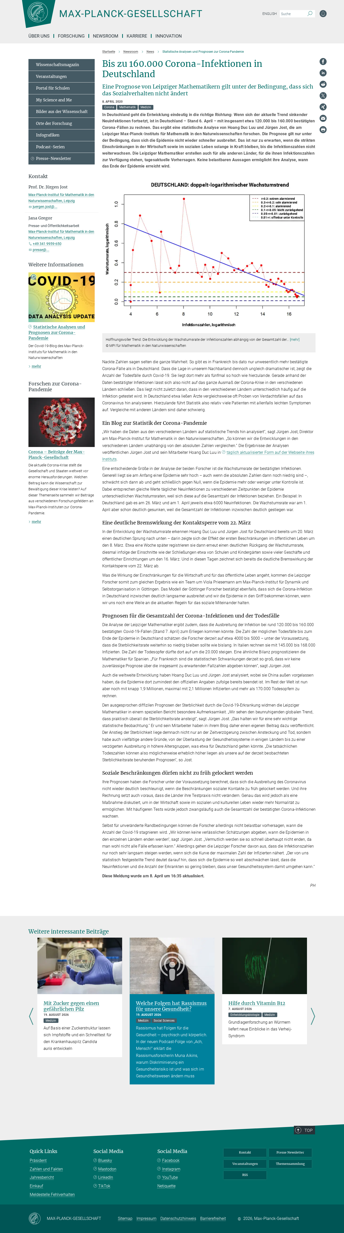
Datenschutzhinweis (178, 1218)
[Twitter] (323, 95)
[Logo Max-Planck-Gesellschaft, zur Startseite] (112, 17)
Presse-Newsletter (53, 158)
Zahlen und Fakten (46, 1169)
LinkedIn (105, 1177)
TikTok (104, 1186)
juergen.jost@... (45, 207)
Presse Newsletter (290, 1152)
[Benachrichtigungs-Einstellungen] (323, 13)
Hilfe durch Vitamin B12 (256, 1003)
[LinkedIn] (323, 73)
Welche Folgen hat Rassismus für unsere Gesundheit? (171, 1006)
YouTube (170, 1177)
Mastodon (107, 1169)
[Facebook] (323, 61)
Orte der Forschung (54, 123)
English (269, 14)
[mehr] (295, 340)
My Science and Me (54, 100)
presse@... (41, 250)
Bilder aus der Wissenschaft (62, 111)
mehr (36, 366)
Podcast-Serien (50, 147)
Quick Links (43, 1151)
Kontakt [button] (38, 176)
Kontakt (245, 1152)
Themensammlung (290, 1164)
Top (308, 1130)
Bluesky (105, 1160)
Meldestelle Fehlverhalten (52, 1194)
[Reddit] (323, 84)
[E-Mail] (323, 118)
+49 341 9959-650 (47, 244)
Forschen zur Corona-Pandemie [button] (55, 387)
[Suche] (310, 13)
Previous (31, 1017)
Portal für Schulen (53, 88)
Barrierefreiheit (213, 1218)
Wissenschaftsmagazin (57, 64)
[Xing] (323, 107)
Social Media (108, 1151)
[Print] (323, 129)
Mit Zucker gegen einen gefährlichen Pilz (71, 1006)
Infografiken (47, 135)
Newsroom (105, 36)
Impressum (146, 1218)
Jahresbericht (42, 1177)
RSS (245, 1175)
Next (313, 1017)
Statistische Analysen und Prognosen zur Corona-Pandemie (56, 332)
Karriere (137, 36)
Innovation (168, 36)
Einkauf (36, 1186)
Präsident (38, 1160)
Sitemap (125, 1218)
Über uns (39, 36)
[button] (311, 329)
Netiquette (166, 1186)
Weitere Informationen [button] (56, 265)
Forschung (71, 36)
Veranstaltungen (51, 76)
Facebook (171, 1160)
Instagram (171, 1169)
